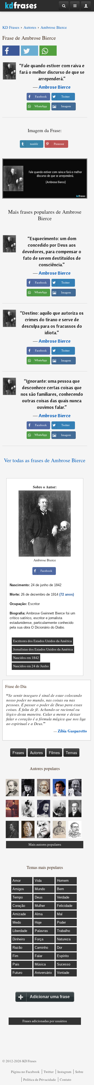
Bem (60, 889)
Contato (65, 1079)
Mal (59, 914)
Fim (15, 956)
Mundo (40, 889)
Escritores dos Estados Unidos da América (42, 641)
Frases (18, 752)
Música (40, 964)
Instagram (64, 1071)
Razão (17, 948)
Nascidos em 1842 (26, 658)
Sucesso (63, 964)
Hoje (38, 922)
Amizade (19, 914)
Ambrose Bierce (54, 87)
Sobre (79, 1071)
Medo (17, 922)
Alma (39, 914)
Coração (19, 906)
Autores (36, 752)
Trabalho (63, 931)
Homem (63, 881)
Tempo (18, 897)
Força (39, 939)
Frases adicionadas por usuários (44, 1021)
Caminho (41, 948)
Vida (38, 881)
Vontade (63, 973)
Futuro (17, 973)
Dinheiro (19, 939)
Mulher (40, 906)
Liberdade (20, 931)
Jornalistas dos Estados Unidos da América (43, 649)
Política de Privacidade (39, 1079)
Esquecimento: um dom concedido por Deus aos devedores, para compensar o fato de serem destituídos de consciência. (51, 251)
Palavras (41, 931)
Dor (59, 948)
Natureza (63, 939)
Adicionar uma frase (50, 996)
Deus (39, 897)
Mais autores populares (44, 844)
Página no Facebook (25, 1071)
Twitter (49, 1071)
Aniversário (43, 973)
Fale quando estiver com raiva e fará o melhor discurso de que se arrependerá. (52, 72)
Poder (61, 922)
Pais (16, 964)
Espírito (63, 956)
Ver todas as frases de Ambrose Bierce (44, 460)
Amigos (18, 889)
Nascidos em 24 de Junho (31, 666)
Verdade (63, 897)
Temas (71, 752)
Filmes (54, 752)
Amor (17, 881)
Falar (38, 956)
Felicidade (64, 906)
